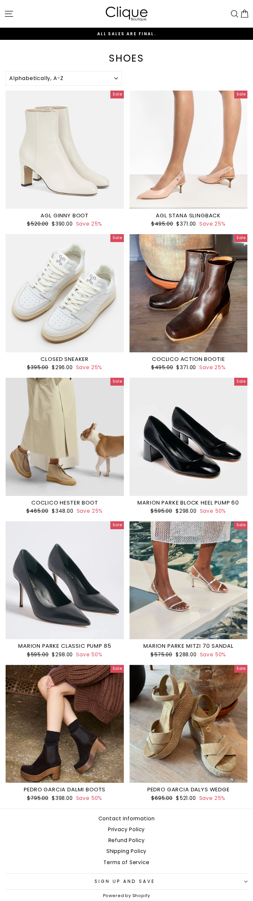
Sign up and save (125, 881)
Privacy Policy (126, 829)
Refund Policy (126, 840)
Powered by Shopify (126, 895)
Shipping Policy (126, 851)
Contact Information (126, 818)
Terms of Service (126, 862)
